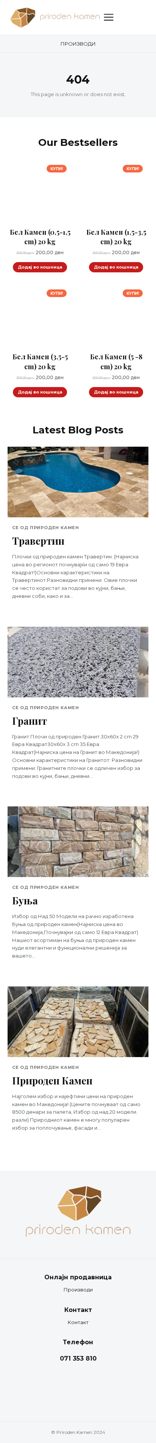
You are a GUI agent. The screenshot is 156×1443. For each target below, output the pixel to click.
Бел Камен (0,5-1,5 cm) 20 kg (40, 237)
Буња (25, 900)
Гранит (29, 720)
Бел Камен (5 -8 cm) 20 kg (116, 361)
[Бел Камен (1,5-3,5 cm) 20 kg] (116, 191)
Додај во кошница (40, 267)
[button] (123, 17)
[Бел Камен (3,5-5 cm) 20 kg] (40, 316)
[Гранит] (78, 662)
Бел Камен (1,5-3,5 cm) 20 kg (116, 237)
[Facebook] (70, 1386)
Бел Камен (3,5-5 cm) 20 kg (40, 361)
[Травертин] (78, 482)
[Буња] (78, 841)
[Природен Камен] (78, 1021)
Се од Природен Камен (45, 528)
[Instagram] (85, 1386)
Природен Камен (52, 1080)
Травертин (38, 540)
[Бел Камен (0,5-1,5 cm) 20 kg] (40, 191)
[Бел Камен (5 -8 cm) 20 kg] (116, 316)
